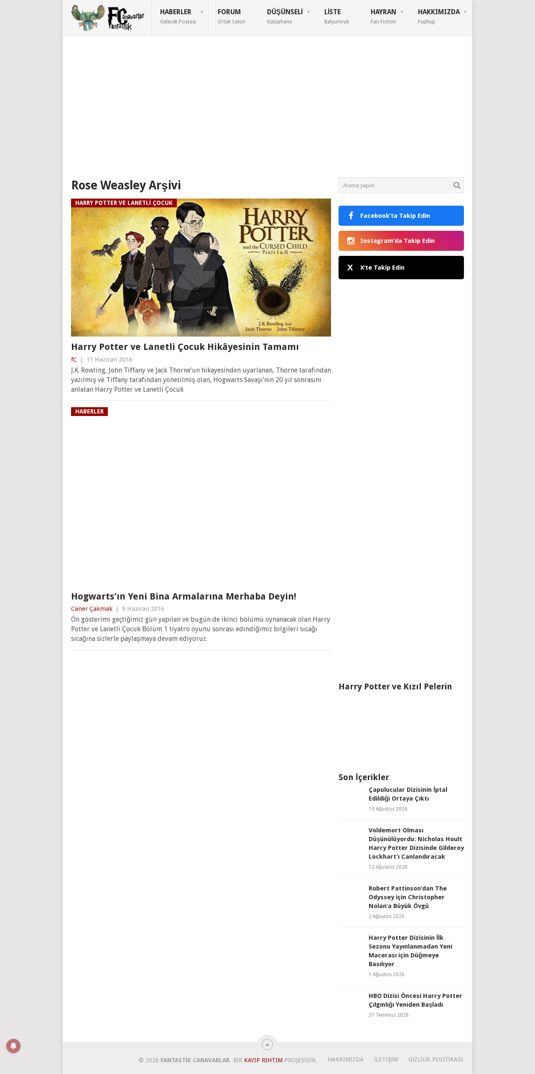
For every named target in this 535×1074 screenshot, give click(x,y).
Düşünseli (285, 16)
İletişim (386, 1059)
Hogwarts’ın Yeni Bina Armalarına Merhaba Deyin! (183, 596)
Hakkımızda (439, 16)
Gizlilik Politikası (435, 1059)
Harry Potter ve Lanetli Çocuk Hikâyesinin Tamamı (185, 347)
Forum (231, 16)
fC (74, 359)
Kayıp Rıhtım (263, 1060)
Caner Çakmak (91, 608)
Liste (336, 16)
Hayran (383, 16)
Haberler (178, 16)
